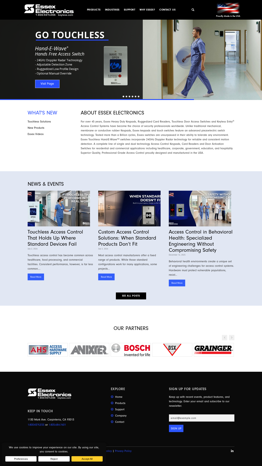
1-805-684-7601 (57, 424)
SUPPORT (129, 9)
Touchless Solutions (39, 121)
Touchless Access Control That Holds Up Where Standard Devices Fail (55, 238)
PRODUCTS (94, 9)
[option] (47, 350)
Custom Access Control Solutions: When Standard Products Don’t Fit (127, 238)
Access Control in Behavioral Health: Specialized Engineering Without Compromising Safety (201, 241)
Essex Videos (36, 134)
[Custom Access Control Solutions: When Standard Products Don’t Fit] (131, 208)
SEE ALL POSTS (131, 295)
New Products (36, 127)
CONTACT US (167, 9)
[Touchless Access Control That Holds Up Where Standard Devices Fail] (60, 208)
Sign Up (176, 428)
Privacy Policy (123, 451)
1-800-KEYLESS (36, 424)
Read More (35, 276)
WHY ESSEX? (147, 9)
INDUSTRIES (112, 9)
